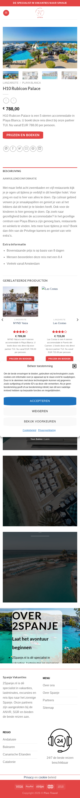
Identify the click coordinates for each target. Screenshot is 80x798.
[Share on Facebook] (13, 149)
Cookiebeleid (29, 430)
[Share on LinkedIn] (40, 149)
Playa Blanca (31, 82)
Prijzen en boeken (23, 135)
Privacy (29, 777)
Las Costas (59, 323)
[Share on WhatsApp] (6, 149)
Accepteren (40, 400)
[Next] (71, 48)
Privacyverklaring (47, 430)
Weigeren (40, 411)
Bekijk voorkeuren (40, 421)
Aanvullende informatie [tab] (20, 178)
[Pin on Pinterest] (33, 149)
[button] (74, 366)
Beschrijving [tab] (12, 171)
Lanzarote (10, 82)
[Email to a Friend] (26, 149)
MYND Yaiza (20, 323)
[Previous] (9, 48)
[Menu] (6, 13)
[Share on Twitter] (20, 149)
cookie (43, 777)
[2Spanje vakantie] (40, 12)
